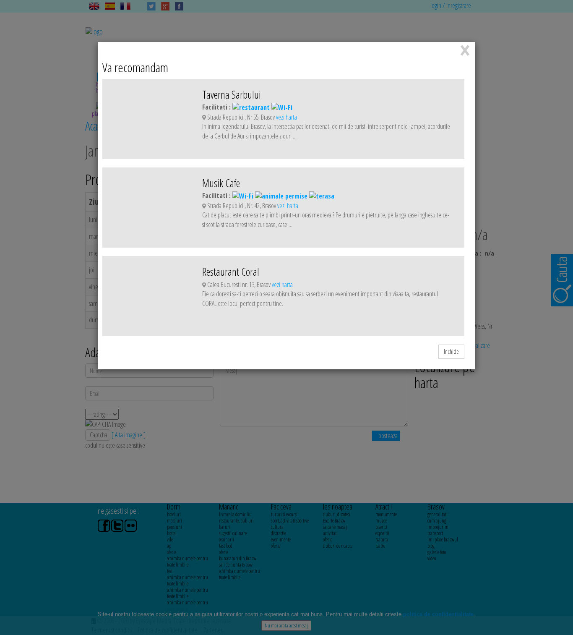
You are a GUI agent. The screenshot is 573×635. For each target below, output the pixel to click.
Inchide (451, 351)
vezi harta (286, 117)
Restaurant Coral (230, 271)
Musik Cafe (221, 183)
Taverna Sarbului (231, 94)
